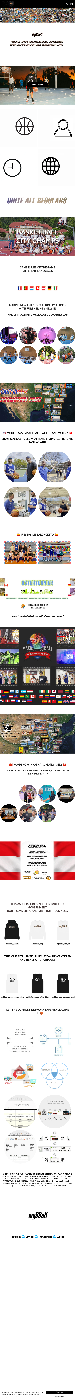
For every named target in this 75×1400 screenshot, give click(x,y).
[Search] (68, 4)
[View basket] (71, 4)
